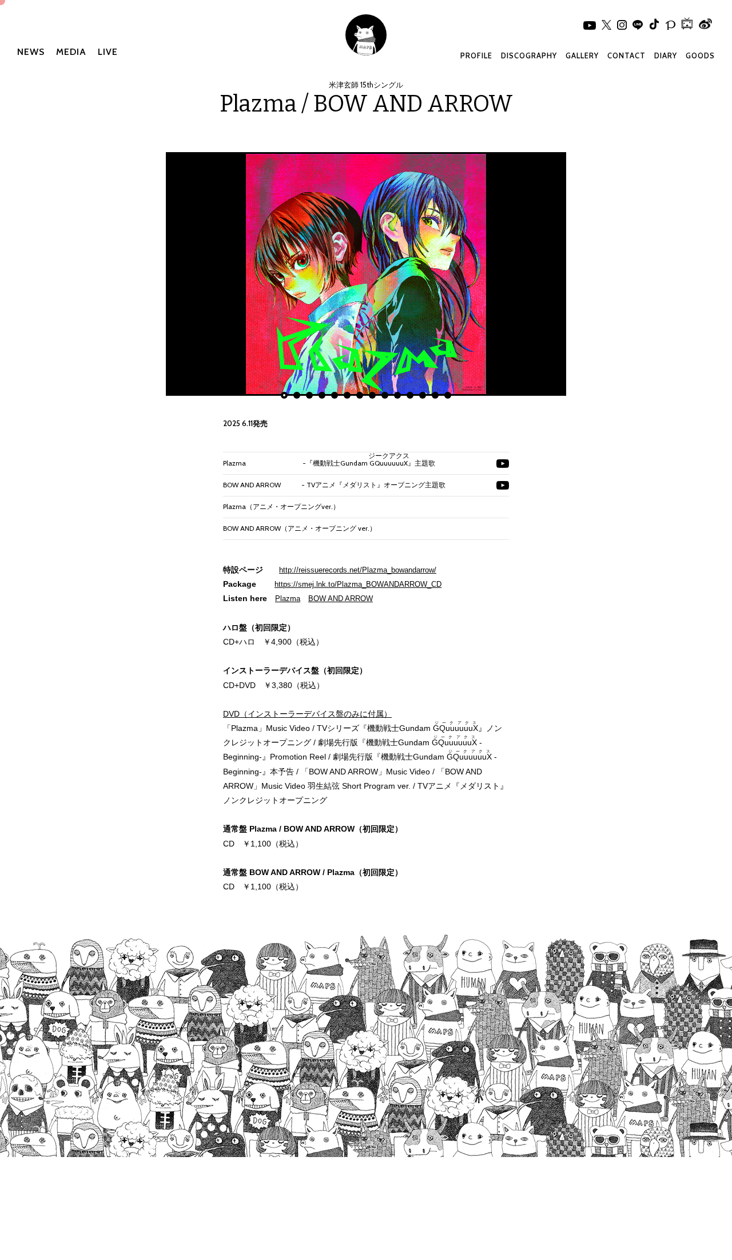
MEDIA (71, 51)
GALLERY (582, 55)
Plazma (287, 598)
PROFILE (476, 55)
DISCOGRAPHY (529, 55)
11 (410, 395)
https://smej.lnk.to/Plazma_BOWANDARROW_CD (357, 584)
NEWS (31, 51)
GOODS (700, 55)
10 (397, 395)
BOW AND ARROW (340, 598)
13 (435, 395)
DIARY (665, 55)
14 (447, 395)
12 (422, 395)
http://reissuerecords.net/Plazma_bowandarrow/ (357, 570)
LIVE (108, 51)
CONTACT (626, 55)
